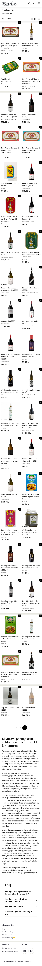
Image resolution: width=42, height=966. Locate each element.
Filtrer (8, 19)
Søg (3, 929)
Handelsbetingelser (9, 932)
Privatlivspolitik (7, 935)
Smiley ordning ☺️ (8, 938)
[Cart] (34, 3)
